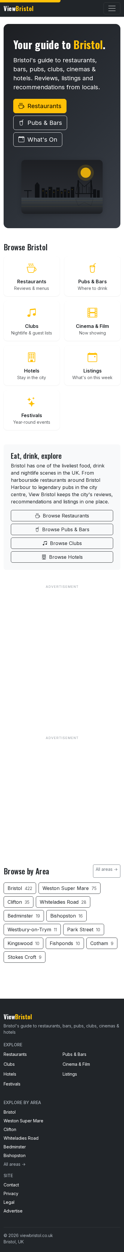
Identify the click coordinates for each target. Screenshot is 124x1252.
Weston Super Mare (69, 888)
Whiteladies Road (63, 902)
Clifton (18, 902)
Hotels (10, 1074)
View (19, 8)
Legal (9, 1202)
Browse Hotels (65, 557)
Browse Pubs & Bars (65, 529)
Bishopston (66, 916)
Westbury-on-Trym (32, 929)
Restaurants (43, 106)
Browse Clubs (65, 543)
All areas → (107, 869)
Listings (70, 1074)
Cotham (101, 943)
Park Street (83, 929)
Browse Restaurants (65, 516)
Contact (11, 1184)
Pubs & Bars (44, 122)
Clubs (9, 1064)
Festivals (12, 1083)
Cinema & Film (76, 1064)
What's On (41, 139)
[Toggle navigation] (112, 8)
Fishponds (65, 943)
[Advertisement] (62, 652)
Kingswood (23, 943)
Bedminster (24, 916)
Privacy (11, 1193)
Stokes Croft (25, 957)
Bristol (20, 888)
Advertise (13, 1210)
